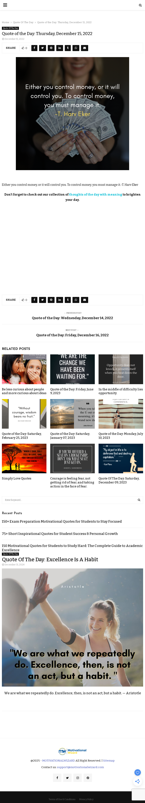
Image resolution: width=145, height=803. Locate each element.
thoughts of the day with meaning (95, 194)
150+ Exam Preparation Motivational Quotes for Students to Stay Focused (62, 521)
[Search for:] (72, 500)
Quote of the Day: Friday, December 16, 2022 (72, 335)
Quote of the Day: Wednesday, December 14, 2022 (72, 318)
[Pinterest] (88, 778)
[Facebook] (57, 778)
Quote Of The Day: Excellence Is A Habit (50, 559)
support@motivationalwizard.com (80, 767)
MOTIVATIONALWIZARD (58, 760)
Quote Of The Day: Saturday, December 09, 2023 (119, 480)
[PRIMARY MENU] (5, 5)
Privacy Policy (86, 799)
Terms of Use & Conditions (62, 799)
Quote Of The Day (10, 28)
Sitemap (109, 760)
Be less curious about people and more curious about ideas (24, 391)
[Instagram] (77, 778)
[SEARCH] (139, 500)
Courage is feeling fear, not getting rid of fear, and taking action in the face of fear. (72, 482)
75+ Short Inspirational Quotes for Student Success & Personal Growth (60, 534)
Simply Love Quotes (16, 478)
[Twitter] (67, 778)
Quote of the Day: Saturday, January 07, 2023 (70, 436)
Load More (72, 721)
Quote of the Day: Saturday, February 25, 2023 (22, 436)
